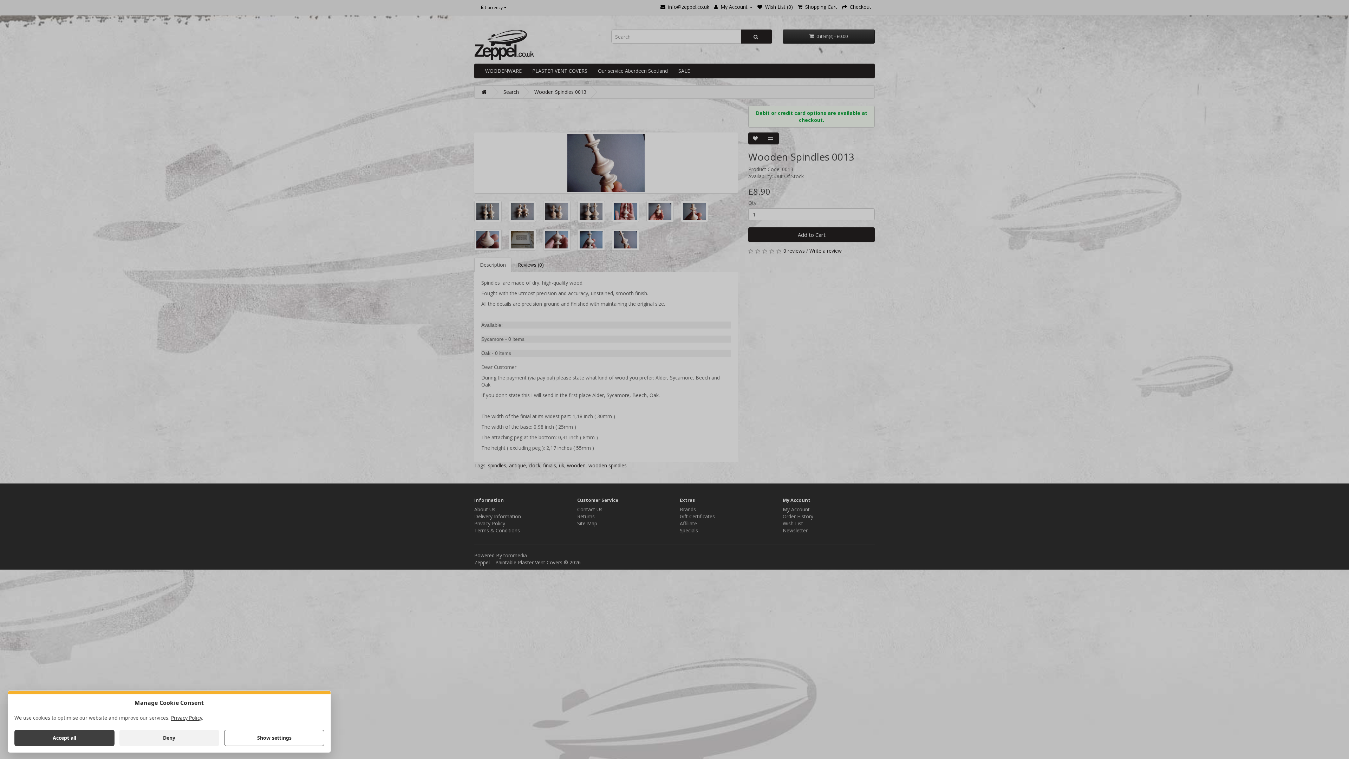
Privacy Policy (186, 717)
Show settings (274, 737)
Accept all (64, 737)
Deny (169, 737)
